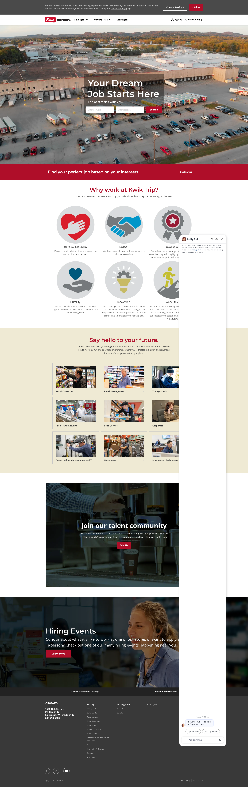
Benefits (120, 713)
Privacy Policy (185, 780)
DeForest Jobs (92, 713)
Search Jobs (123, 19)
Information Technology (95, 749)
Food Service (91, 725)
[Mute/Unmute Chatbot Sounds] (217, 239)
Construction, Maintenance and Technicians (98, 739)
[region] (202, 489)
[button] (176, 19)
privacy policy (195, 250)
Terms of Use (198, 780)
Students (90, 753)
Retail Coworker (92, 717)
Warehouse (91, 757)
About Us (120, 709)
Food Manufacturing (94, 729)
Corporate (90, 745)
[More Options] (185, 740)
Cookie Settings (118, 8)
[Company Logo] (58, 20)
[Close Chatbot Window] (221, 239)
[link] (76, 380)
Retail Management (94, 721)
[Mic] (220, 740)
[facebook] (47, 771)
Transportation (92, 733)
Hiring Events (92, 709)
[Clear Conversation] (212, 239)
